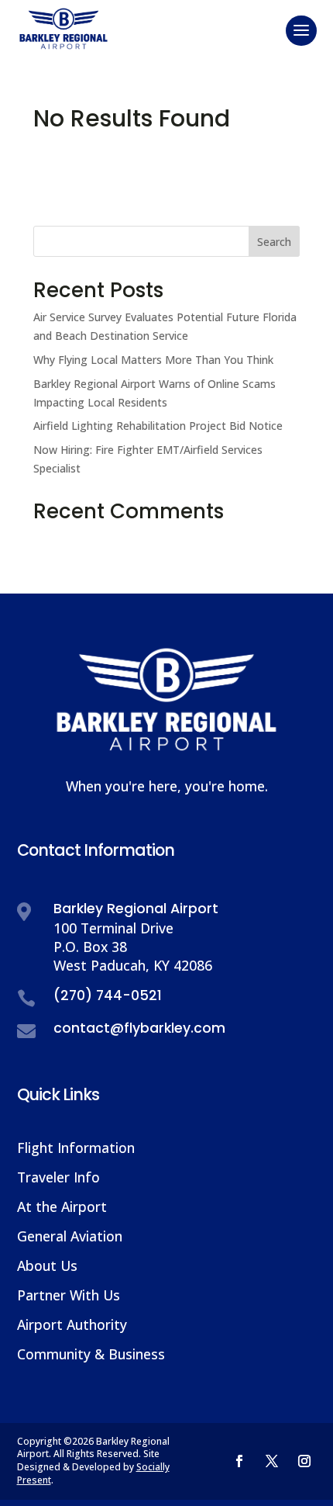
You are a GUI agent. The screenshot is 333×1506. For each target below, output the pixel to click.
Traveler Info (58, 1177)
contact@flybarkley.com (139, 1028)
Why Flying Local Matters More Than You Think (153, 359)
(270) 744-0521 (107, 995)
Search (274, 241)
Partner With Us (68, 1295)
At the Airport (62, 1206)
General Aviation (69, 1236)
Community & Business (91, 1354)
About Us (47, 1265)
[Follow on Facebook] (239, 1461)
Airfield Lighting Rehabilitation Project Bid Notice (158, 425)
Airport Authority (72, 1324)
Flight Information (76, 1147)
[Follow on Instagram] (304, 1461)
